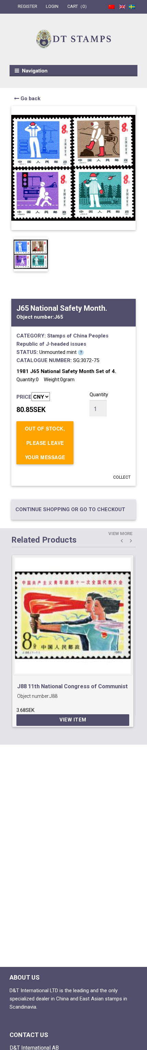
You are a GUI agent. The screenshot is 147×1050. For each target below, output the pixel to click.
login (52, 6)
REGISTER (27, 6)
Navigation (35, 70)
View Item (72, 719)
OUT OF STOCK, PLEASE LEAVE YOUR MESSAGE (45, 443)
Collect (122, 477)
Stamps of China (67, 336)
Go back (29, 98)
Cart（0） (78, 6)
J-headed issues (66, 344)
